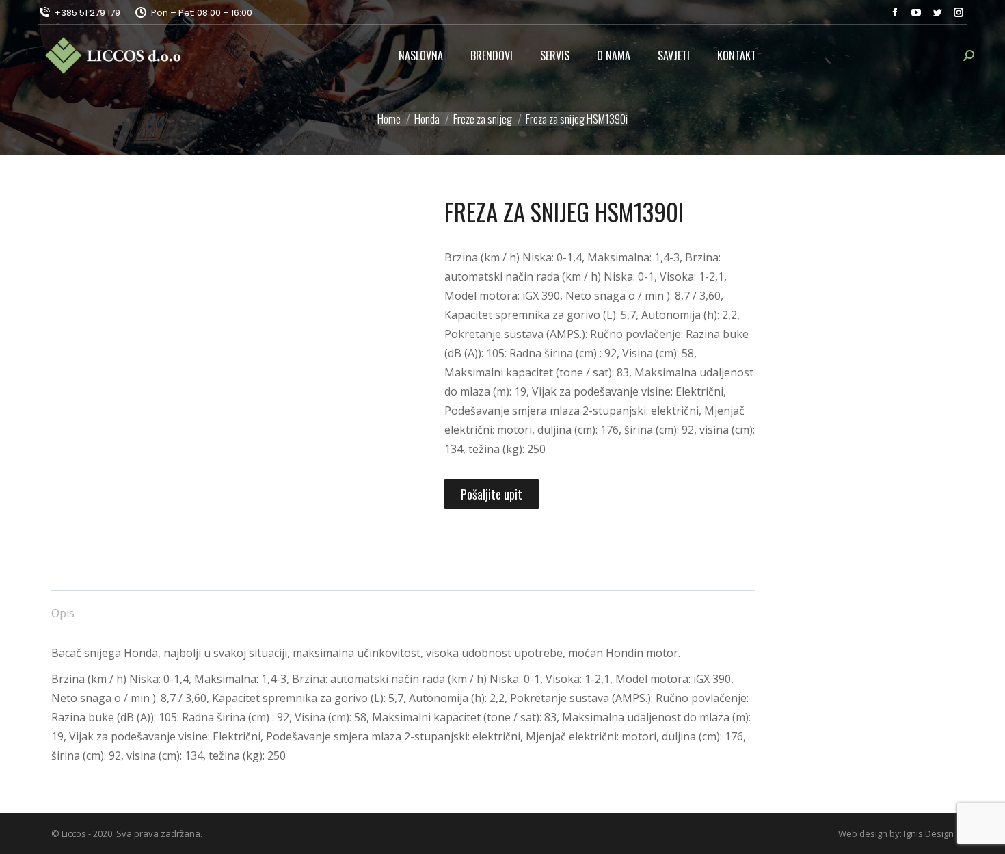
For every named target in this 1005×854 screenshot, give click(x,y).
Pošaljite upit (491, 494)
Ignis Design (929, 833)
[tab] (63, 606)
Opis (63, 613)
